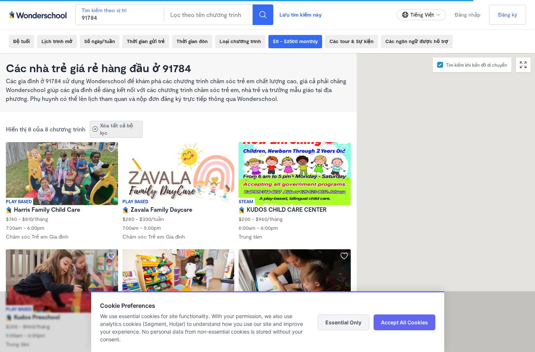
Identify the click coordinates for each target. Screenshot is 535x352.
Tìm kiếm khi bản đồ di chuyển (476, 64)
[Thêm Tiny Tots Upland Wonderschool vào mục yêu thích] (227, 255)
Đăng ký (507, 14)
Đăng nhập (467, 14)
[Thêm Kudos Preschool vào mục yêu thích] (111, 255)
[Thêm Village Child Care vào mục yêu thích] (344, 255)
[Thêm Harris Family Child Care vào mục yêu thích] (111, 148)
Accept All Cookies (404, 322)
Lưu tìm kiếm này (300, 14)
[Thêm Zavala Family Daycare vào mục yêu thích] (227, 148)
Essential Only (343, 322)
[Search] (263, 14)
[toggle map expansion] (523, 64)
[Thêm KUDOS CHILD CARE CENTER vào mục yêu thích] (344, 148)
